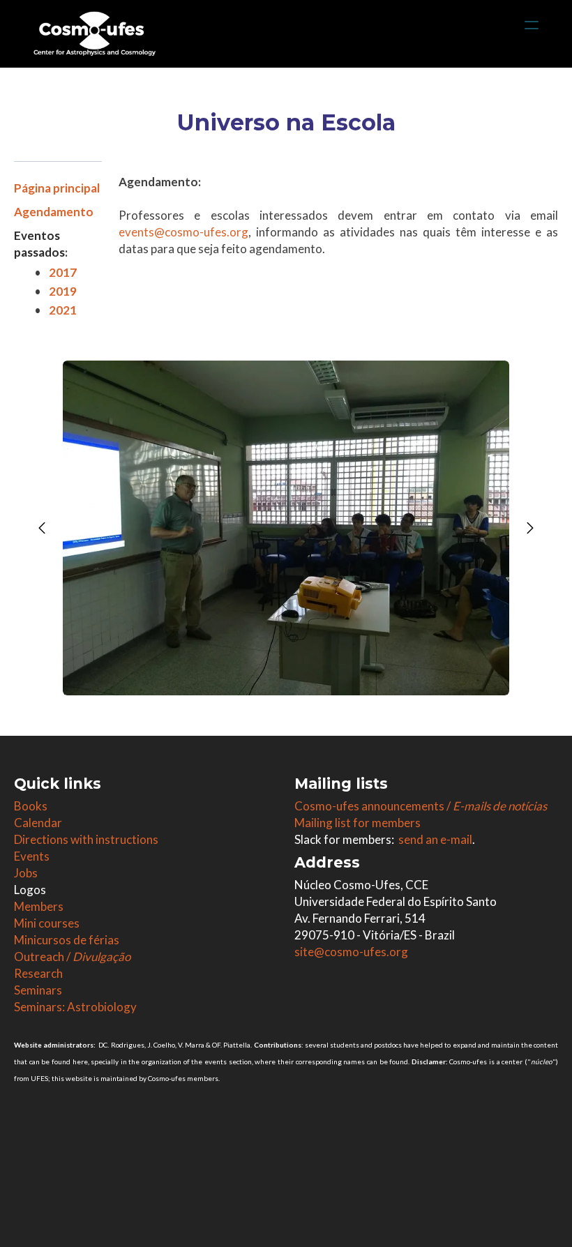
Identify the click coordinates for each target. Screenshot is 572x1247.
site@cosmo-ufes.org (351, 951)
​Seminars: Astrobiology (75, 1006)
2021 (63, 310)
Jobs (26, 873)
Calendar (38, 822)
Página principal (57, 188)
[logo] (94, 33)
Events (32, 856)
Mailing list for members (357, 822)
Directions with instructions (86, 839)
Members (38, 906)
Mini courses (47, 923)
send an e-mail (435, 839)
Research (38, 973)
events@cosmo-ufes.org (183, 232)
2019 (63, 291)
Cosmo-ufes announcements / (420, 806)
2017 (63, 272)
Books (30, 806)
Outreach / (72, 956)
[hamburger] (531, 25)
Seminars (38, 990)
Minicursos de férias (66, 939)
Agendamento (53, 211)
